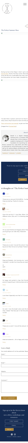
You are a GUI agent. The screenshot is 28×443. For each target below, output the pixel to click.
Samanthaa (9, 254)
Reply (4, 204)
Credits (19, 436)
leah (7, 320)
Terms (14, 436)
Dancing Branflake (10, 224)
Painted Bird (4, 73)
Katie (7, 303)
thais (7, 334)
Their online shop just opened (9, 123)
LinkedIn (18, 153)
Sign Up (22, 179)
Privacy (9, 436)
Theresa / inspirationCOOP (12, 274)
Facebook (5, 153)
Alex (7, 290)
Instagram (12, 153)
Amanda (8, 239)
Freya (7, 209)
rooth (7, 193)
